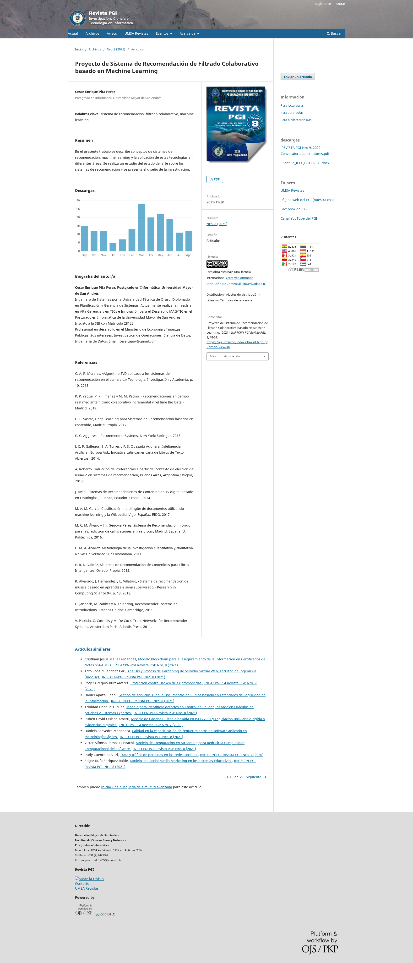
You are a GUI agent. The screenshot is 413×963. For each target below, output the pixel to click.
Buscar (336, 33)
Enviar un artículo (298, 77)
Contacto (82, 883)
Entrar (340, 3)
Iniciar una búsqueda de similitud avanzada (136, 787)
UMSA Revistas (136, 33)
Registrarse (323, 3)
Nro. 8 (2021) (116, 49)
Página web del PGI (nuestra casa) (308, 199)
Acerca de (188, 33)
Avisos (112, 33)
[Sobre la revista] (89, 878)
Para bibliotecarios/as (296, 120)
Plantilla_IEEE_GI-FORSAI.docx (305, 163)
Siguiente (253, 777)
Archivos (92, 33)
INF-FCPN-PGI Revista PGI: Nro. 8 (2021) (146, 665)
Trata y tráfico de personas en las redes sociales (159, 754)
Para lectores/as (292, 105)
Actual (73, 33)
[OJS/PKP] (86, 914)
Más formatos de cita (225, 356)
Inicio (79, 49)
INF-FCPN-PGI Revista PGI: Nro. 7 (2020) (151, 725)
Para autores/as (292, 112)
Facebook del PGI (294, 209)
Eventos (162, 33)
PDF (216, 179)
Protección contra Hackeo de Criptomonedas (166, 683)
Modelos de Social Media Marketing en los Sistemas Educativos (181, 760)
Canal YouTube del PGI (299, 218)
